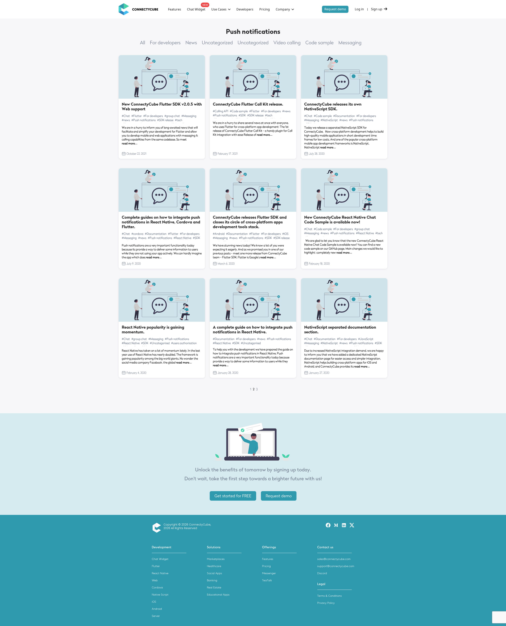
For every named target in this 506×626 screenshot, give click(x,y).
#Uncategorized (160, 343)
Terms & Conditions (329, 596)
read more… (129, 143)
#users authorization (184, 343)
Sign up (376, 9)
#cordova (137, 233)
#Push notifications (143, 120)
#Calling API (220, 111)
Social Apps (214, 573)
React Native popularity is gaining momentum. (153, 329)
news (191, 42)
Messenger (269, 573)
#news (126, 120)
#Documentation (344, 115)
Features (174, 9)
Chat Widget (196, 9)
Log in (359, 9)
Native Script (160, 594)
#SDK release (165, 120)
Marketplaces (216, 559)
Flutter (156, 566)
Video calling (287, 42)
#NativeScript (329, 120)
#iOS (285, 233)
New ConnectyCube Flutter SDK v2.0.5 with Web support (162, 106)
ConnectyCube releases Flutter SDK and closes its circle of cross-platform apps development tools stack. (250, 222)
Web (155, 580)
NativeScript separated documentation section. (340, 329)
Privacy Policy (326, 603)
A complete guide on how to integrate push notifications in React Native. (253, 329)
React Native (160, 573)
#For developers (153, 115)
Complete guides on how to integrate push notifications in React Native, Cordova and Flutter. (161, 222)
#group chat (172, 115)
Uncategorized (217, 42)
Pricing (264, 9)
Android (157, 609)
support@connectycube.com (335, 566)
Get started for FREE (232, 496)
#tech (178, 120)
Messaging (350, 42)
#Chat (126, 115)
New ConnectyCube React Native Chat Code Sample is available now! (340, 219)
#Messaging (188, 115)
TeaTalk (267, 580)
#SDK (242, 115)
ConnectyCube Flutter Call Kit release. (248, 104)
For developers (165, 42)
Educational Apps (218, 594)
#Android (219, 233)
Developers (244, 9)
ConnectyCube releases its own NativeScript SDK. (333, 106)
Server (156, 616)
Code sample (319, 42)
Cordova (157, 587)
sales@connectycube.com (334, 559)
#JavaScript (365, 338)
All (142, 42)
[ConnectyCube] (157, 528)
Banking (212, 580)
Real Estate (214, 587)
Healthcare (214, 566)
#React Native (182, 237)
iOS (154, 601)
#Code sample (239, 111)
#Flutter (136, 115)
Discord (322, 573)
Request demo (335, 9)
